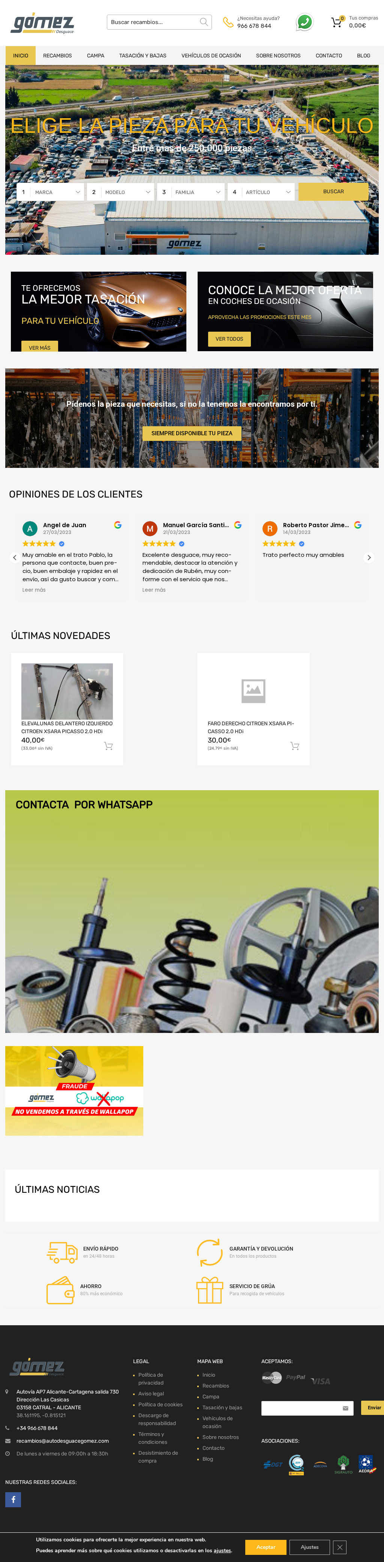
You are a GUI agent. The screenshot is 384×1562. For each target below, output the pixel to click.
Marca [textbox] (43, 192)
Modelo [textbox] (115, 192)
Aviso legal (151, 1394)
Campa (95, 56)
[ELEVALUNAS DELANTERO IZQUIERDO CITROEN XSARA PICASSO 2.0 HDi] (67, 691)
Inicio (20, 56)
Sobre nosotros (278, 56)
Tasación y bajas (142, 56)
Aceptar (265, 1547)
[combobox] (50, 192)
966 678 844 (254, 26)
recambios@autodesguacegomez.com (62, 1441)
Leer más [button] (34, 590)
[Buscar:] (159, 22)
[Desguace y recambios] (37, 23)
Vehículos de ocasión (211, 56)
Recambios (57, 56)
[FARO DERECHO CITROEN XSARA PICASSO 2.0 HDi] (253, 691)
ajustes (222, 1550)
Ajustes (310, 1547)
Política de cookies (160, 1404)
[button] (369, 557)
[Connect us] (13, 1499)
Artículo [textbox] (258, 192)
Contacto (329, 56)
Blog (363, 56)
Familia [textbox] (185, 192)
